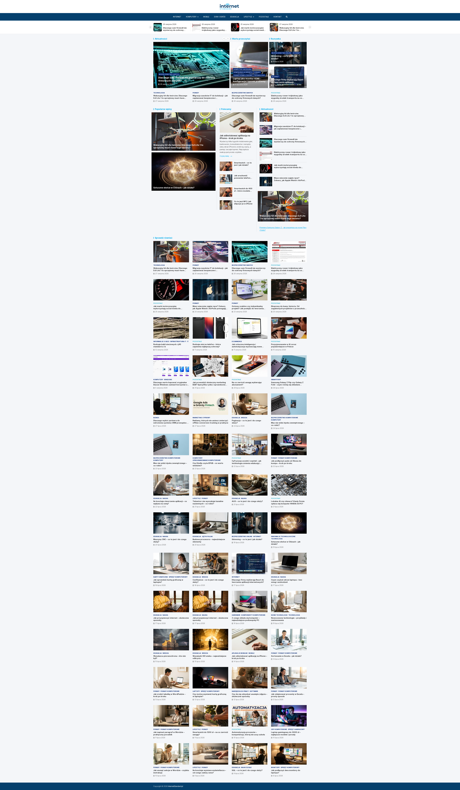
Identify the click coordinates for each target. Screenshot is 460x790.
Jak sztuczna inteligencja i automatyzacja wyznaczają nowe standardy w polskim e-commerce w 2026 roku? (248, 348)
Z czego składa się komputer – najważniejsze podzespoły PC (246, 619)
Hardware (236, 615)
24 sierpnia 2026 (201, 312)
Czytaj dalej (224, 156)
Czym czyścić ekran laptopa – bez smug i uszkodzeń (286, 581)
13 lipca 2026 (160, 699)
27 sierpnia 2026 (162, 101)
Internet (177, 17)
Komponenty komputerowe (253, 615)
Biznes (156, 418)
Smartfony (276, 379)
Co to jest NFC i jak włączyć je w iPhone (243, 202)
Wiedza (244, 418)
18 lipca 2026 (160, 585)
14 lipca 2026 (239, 661)
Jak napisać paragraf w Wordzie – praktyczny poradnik (168, 733)
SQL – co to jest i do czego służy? (247, 770)
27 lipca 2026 (160, 426)
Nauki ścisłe (246, 767)
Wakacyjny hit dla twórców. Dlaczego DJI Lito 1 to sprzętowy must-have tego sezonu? (214, 31)
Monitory (275, 767)
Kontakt (278, 17)
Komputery (191, 17)
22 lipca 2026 (239, 466)
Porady (257, 72)
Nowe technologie (279, 615)
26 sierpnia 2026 (201, 101)
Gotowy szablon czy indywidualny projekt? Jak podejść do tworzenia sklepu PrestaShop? (248, 308)
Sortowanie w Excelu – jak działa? (286, 656)
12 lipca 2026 (239, 699)
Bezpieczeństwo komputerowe (284, 418)
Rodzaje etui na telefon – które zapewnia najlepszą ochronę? (207, 345)
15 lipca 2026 (160, 661)
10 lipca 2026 (239, 738)
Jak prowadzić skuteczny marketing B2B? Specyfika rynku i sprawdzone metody (209, 384)
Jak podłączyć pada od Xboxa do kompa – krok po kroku (286, 462)
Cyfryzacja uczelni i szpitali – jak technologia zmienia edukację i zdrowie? (246, 463)
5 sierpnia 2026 (161, 388)
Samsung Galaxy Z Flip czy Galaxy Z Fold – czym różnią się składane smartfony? (287, 384)
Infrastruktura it (178, 341)
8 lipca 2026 (278, 776)
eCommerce (237, 341)
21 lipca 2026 (200, 507)
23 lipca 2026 (160, 469)
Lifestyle (248, 17)
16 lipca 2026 (239, 623)
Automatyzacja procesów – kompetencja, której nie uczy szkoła (248, 733)
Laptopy (196, 691)
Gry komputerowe (279, 729)
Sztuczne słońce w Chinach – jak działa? (173, 188)
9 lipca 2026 (199, 776)
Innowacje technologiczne (283, 536)
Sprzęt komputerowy (178, 577)
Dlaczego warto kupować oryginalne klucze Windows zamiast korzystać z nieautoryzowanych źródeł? (170, 384)
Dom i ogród (219, 17)
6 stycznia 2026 (241, 84)
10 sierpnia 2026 (279, 350)
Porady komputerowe (243, 75)
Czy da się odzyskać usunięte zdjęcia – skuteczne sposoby (249, 695)
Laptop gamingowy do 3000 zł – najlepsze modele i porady (286, 733)
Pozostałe (264, 17)
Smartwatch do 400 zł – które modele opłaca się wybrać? (243, 190)
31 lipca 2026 (200, 388)
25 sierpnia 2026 (166, 84)
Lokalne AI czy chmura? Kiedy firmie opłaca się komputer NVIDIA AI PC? (288, 502)
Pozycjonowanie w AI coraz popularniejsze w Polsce (283, 345)
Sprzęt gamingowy (296, 729)
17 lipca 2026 (278, 85)
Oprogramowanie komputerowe (207, 460)
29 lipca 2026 (239, 388)
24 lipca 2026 (239, 426)
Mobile (206, 17)
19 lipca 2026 (278, 61)
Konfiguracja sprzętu (243, 72)
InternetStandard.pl (175, 786)
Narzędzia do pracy (240, 691)
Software (254, 691)
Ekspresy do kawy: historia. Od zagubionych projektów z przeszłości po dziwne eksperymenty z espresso (288, 308)
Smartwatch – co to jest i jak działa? (243, 164)
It (188, 341)
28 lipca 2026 (278, 388)
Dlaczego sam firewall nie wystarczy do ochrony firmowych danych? (291, 30)
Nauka (165, 498)
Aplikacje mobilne (240, 653)
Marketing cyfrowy (201, 418)
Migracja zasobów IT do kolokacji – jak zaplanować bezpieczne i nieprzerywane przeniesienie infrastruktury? (210, 99)
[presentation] (150, 27)
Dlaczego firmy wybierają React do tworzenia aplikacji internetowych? (287, 82)
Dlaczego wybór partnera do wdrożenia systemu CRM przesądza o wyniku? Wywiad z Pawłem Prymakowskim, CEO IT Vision (170, 424)
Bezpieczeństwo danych (242, 93)
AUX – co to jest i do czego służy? (247, 501)
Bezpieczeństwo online (281, 53)
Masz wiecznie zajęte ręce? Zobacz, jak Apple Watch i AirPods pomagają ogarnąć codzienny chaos (290, 181)
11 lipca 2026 (160, 738)
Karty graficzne (160, 577)
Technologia (259, 75)
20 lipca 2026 (160, 545)
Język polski (207, 536)
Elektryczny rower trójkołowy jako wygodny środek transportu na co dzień (287, 98)
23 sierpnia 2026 (240, 312)
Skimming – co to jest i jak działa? (247, 539)
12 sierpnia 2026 (161, 350)
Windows (168, 379)
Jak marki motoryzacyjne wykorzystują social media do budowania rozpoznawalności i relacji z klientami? (288, 168)
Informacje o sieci (161, 341)
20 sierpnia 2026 (279, 312)
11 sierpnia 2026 (201, 350)
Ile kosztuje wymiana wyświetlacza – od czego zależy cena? (209, 771)
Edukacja (234, 17)
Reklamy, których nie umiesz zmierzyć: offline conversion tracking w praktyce (210, 421)
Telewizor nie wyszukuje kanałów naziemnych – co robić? (208, 502)
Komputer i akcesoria (242, 69)
